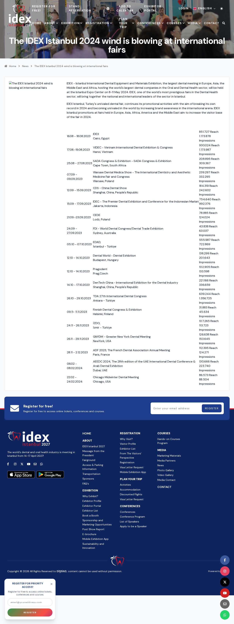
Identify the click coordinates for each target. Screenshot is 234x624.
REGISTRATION (97, 23)
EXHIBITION (70, 23)
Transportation (91, 474)
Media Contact (166, 480)
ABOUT (49, 23)
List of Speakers (129, 521)
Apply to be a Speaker (133, 526)
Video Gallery (165, 475)
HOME (36, 23)
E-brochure (89, 534)
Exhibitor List (90, 510)
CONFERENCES (149, 23)
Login (184, 8)
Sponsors (88, 478)
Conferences (127, 512)
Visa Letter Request (132, 467)
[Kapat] (51, 584)
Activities (125, 484)
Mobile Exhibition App (95, 539)
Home (12, 66)
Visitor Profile (128, 443)
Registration (127, 462)
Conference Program (132, 516)
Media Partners (166, 460)
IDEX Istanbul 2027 (93, 446)
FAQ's (85, 483)
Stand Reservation (80, 8)
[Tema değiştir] (221, 8)
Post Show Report (93, 529)
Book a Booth (90, 515)
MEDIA (193, 23)
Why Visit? (126, 439)
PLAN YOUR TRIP (123, 23)
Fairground (88, 460)
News (25, 66)
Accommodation (130, 489)
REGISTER (211, 408)
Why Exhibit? (90, 496)
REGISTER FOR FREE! (43, 8)
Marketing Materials (169, 455)
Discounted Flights (131, 494)
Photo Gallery (165, 470)
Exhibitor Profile (91, 501)
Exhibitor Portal (152, 8)
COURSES (174, 23)
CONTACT (211, 23)
